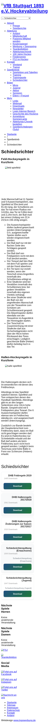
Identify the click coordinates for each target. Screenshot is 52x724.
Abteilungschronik (22, 51)
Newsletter (18, 108)
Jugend (16, 88)
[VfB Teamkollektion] (9, 657)
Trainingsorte (19, 77)
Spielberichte (19, 28)
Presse (16, 25)
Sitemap (11, 705)
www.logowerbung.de (24, 720)
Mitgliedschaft (20, 36)
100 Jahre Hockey (22, 54)
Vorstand (17, 64)
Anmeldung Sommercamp (20, 117)
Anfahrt (16, 33)
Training (17, 75)
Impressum (12, 707)
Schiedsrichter (20, 80)
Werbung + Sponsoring (24, 46)
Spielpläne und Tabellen (25, 72)
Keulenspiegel (20, 44)
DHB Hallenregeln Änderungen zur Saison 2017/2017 (18, 524)
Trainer (16, 67)
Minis (15, 85)
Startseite (12, 134)
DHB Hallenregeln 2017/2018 (21, 498)
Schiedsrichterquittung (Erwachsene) (18, 549)
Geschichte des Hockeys (25, 114)
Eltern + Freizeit (21, 95)
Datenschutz (13, 710)
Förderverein (19, 57)
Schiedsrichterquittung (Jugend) (18, 579)
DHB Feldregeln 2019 (19, 475)
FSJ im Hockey (20, 59)
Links (15, 101)
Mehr (9, 98)
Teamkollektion (20, 49)
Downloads (18, 106)
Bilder (10, 83)
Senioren (17, 93)
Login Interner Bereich (24, 111)
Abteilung (12, 31)
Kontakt (11, 62)
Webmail (17, 103)
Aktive (16, 90)
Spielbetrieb (13, 70)
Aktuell (10, 23)
